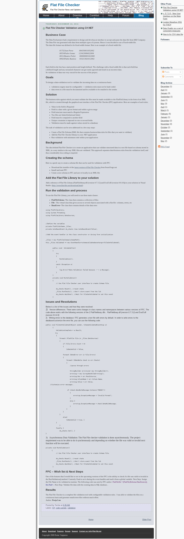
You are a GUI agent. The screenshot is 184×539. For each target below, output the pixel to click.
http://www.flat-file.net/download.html (67, 186)
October (164, 127)
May (162, 104)
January (164, 93)
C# (53, 508)
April (162, 90)
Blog (141, 15)
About (61, 15)
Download (52, 531)
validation (71, 508)
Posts (166, 72)
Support (75, 531)
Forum (125, 15)
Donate (67, 531)
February (164, 114)
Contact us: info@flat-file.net (90, 531)
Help (110, 15)
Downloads (77, 15)
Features (60, 531)
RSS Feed (164, 147)
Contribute (94, 15)
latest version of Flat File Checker (87, 167)
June (163, 100)
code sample (61, 508)
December (165, 87)
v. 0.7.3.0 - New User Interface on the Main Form (172, 16)
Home (46, 15)
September (165, 97)
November (165, 124)
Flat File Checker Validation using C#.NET (69, 28)
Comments (169, 77)
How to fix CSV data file (173, 34)
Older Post (146, 520)
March (163, 110)
